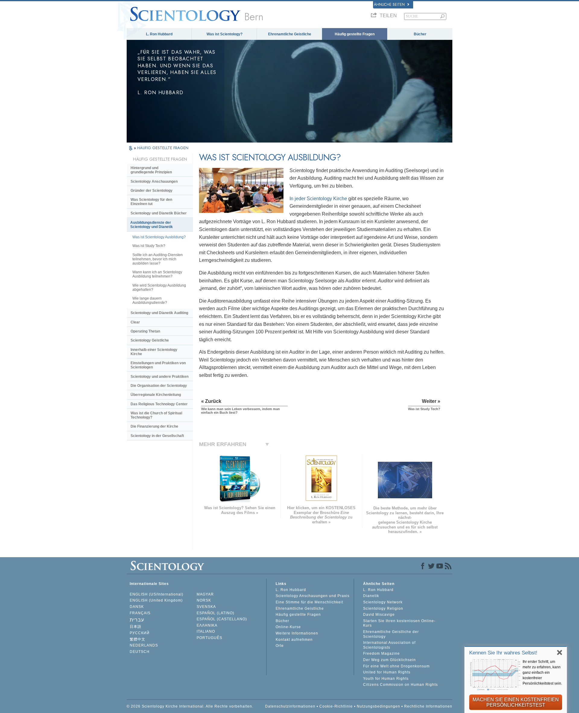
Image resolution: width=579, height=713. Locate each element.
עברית (137, 619)
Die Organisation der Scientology (159, 386)
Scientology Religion (383, 608)
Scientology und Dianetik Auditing (159, 313)
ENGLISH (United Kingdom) (156, 600)
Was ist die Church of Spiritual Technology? (156, 415)
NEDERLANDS (144, 645)
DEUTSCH (140, 652)
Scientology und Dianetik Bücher (159, 213)
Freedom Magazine (381, 653)
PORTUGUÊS (209, 638)
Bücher (420, 34)
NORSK (204, 600)
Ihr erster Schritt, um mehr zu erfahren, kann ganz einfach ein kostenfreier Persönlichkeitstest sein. (542, 673)
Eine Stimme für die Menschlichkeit (309, 602)
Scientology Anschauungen (154, 181)
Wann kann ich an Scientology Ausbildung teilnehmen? (157, 274)
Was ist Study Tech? (148, 246)
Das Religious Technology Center (159, 404)
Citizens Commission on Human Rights (400, 684)
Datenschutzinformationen (290, 706)
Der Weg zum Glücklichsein (389, 660)
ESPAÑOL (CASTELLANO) (222, 619)
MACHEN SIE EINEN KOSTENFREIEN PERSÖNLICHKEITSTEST (516, 702)
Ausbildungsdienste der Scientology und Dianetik (151, 224)
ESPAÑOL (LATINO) (215, 613)
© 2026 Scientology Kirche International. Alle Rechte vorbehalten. (190, 706)
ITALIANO (206, 631)
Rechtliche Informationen (428, 706)
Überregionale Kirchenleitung (156, 395)
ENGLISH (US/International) (156, 594)
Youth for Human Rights (386, 678)
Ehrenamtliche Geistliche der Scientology (391, 634)
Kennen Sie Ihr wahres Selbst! (503, 653)
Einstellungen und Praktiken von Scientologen (158, 365)
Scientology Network (383, 602)
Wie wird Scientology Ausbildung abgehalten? (159, 287)
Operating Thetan (145, 331)
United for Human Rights (386, 672)
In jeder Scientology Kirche (318, 198)
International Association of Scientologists (389, 645)
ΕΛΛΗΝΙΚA (207, 625)
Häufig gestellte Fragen (355, 34)
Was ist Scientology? (224, 34)
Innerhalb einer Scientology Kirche (154, 352)
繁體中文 (137, 639)
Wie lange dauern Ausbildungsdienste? (149, 300)
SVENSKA (206, 607)
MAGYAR (205, 594)
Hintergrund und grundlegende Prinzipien (151, 170)
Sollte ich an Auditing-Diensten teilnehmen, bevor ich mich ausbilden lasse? (157, 259)
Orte (280, 646)
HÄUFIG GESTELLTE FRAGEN (162, 148)
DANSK (137, 607)
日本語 (135, 627)
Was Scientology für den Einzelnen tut (151, 202)
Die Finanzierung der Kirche (154, 426)
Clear (135, 322)
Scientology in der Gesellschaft (157, 436)
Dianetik (371, 596)
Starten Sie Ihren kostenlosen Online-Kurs (399, 623)
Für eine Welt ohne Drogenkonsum (396, 666)
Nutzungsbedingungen (378, 706)
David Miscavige (379, 614)
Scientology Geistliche (150, 340)
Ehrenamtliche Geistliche (289, 34)
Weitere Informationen (297, 633)
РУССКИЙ (140, 633)
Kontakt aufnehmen (294, 640)
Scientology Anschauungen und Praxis (313, 596)
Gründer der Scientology (151, 190)
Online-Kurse (288, 627)
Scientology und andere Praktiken (159, 376)
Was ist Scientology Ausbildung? (159, 237)
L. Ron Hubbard (159, 34)
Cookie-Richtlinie (336, 706)
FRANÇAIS (140, 613)
